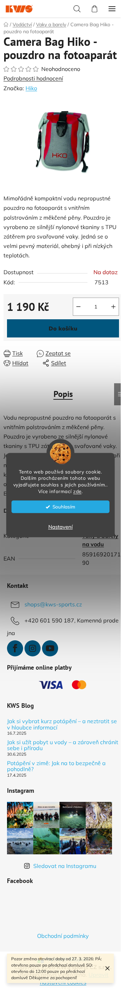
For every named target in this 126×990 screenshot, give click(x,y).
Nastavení (60, 527)
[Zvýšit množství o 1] (113, 306)
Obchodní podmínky (63, 935)
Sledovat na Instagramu (64, 865)
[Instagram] (32, 648)
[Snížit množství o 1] (78, 306)
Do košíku (63, 328)
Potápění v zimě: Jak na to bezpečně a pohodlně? (56, 766)
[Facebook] (15, 648)
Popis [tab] (63, 394)
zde (77, 491)
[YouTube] (50, 648)
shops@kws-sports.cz (53, 604)
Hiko (31, 88)
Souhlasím (63, 507)
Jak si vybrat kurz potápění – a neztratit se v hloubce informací (62, 724)
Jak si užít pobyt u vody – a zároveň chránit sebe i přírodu (62, 745)
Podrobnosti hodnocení (33, 78)
